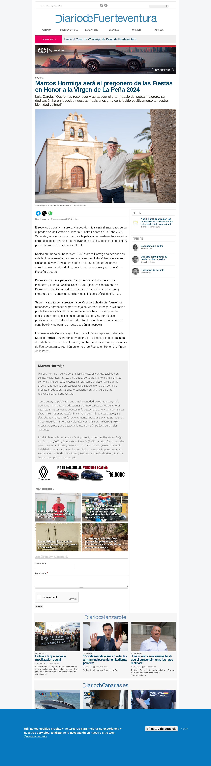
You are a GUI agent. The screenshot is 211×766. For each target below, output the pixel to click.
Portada (46, 30)
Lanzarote (91, 30)
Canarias (114, 30)
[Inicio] (105, 23)
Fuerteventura (69, 30)
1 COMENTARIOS (53, 663)
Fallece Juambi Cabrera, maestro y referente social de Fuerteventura (56, 514)
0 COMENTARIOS (59, 219)
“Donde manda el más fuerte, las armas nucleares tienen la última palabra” (105, 659)
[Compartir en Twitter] (44, 215)
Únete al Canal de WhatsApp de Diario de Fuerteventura (100, 39)
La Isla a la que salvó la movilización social (50, 657)
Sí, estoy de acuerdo (161, 729)
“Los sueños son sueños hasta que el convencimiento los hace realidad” (152, 659)
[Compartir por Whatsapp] (50, 215)
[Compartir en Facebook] (38, 215)
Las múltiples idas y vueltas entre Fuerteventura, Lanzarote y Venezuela (57, 544)
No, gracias (184, 729)
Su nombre (40, 563)
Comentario (41, 573)
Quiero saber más (35, 736)
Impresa (158, 30)
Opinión (136, 30)
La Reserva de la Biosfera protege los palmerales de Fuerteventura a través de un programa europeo (103, 543)
